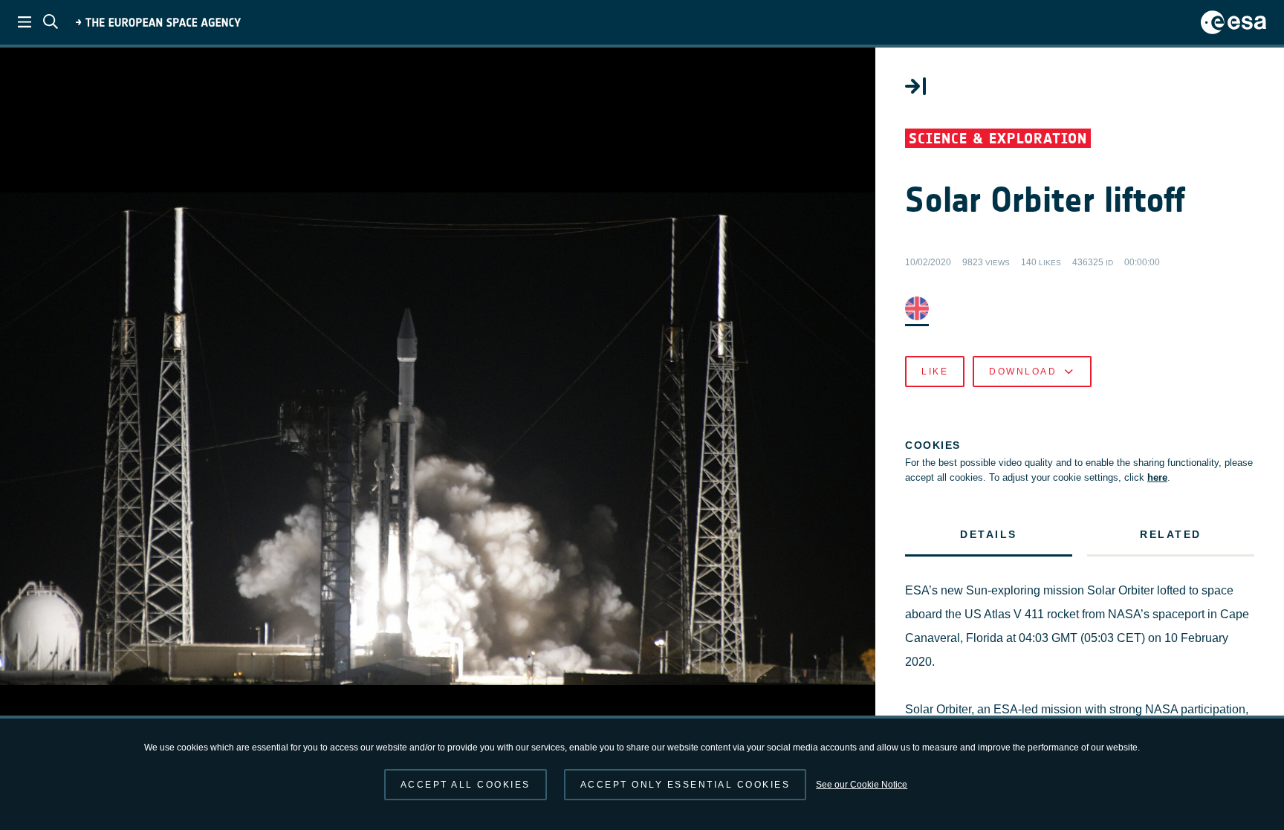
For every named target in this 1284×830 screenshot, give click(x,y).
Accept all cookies (466, 784)
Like (934, 371)
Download (1023, 371)
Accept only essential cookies (685, 784)
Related (1171, 534)
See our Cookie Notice (861, 784)
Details (988, 534)
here (1157, 477)
